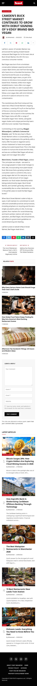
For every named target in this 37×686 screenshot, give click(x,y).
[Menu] (3, 3)
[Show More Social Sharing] (33, 43)
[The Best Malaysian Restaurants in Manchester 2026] (18, 534)
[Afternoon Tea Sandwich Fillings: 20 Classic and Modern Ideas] (18, 336)
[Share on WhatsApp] (22, 43)
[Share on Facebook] (4, 43)
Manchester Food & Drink (10, 542)
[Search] (34, 3)
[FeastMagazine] (18, 3)
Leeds (4, 625)
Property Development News (18, 673)
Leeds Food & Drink (8, 585)
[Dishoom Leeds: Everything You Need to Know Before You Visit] (18, 616)
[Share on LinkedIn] (28, 43)
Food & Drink (7, 11)
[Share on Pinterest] (16, 43)
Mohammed (11, 37)
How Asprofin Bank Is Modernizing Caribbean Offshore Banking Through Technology (18, 503)
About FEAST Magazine (15, 665)
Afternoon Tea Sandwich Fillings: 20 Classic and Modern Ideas (18, 350)
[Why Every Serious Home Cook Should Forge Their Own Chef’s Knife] (18, 275)
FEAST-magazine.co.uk (19, 678)
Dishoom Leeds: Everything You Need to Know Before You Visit (20, 632)
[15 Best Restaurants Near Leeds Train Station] (18, 576)
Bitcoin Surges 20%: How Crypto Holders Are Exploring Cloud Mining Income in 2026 (20, 461)
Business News (7, 495)
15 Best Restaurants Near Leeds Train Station (18, 590)
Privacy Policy (13, 668)
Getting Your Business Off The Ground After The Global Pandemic (27, 250)
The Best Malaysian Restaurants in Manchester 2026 (19, 549)
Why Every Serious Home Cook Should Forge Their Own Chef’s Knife (18, 288)
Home (26, 665)
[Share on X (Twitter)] (10, 43)
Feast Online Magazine (17, 671)
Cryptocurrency (8, 454)
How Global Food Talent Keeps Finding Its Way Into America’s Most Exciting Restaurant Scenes (17, 319)
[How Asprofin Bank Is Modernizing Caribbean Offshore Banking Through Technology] (18, 486)
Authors (24, 668)
